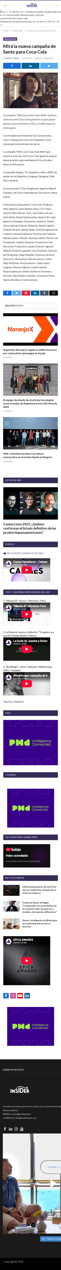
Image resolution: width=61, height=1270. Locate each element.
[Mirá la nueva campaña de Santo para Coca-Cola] (30, 90)
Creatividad (10, 39)
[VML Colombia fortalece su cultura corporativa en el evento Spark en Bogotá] (30, 433)
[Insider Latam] (32, 5)
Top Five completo (13, 701)
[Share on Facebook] (12, 66)
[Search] (56, 5)
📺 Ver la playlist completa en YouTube (23, 553)
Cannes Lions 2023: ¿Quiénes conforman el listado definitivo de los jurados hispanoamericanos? (29, 528)
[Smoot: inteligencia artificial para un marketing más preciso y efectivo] (11, 923)
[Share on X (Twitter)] (49, 66)
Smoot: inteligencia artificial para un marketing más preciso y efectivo (39, 923)
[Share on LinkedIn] (30, 66)
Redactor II (12, 58)
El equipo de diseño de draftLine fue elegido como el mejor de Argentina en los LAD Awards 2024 (30, 403)
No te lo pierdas (14, 878)
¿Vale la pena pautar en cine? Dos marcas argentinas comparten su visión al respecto (39, 889)
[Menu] (5, 5)
